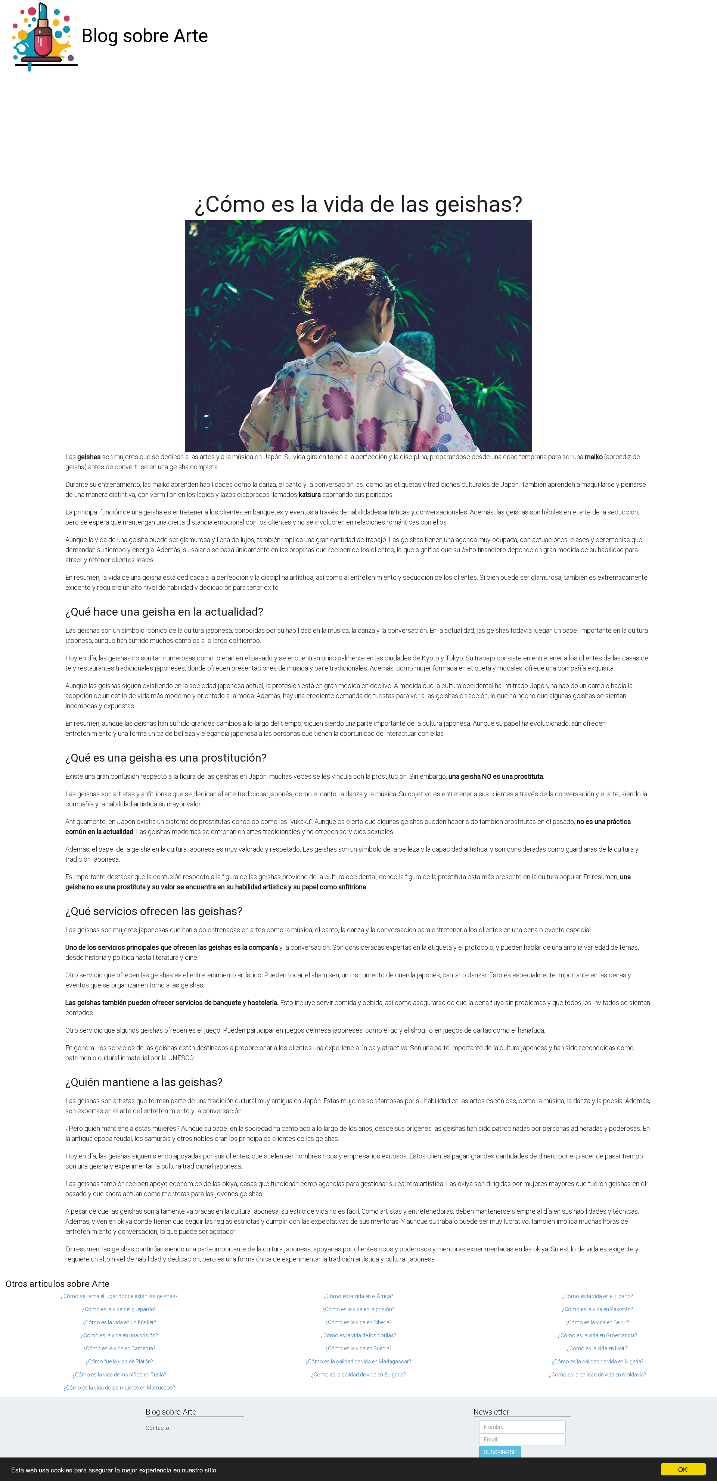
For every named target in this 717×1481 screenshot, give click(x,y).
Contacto (157, 1428)
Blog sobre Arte (144, 36)
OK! (683, 1469)
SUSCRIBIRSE (500, 1452)
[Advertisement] (358, 128)
